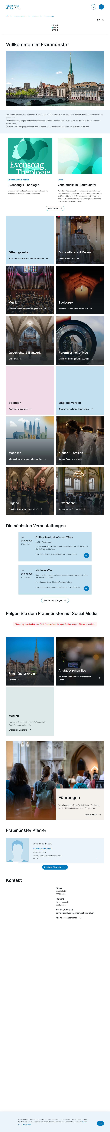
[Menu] (101, 7)
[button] (86, 555)
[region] (30, 900)
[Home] (7, 16)
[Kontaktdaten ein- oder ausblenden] (97, 857)
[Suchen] (93, 7)
